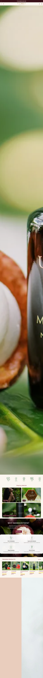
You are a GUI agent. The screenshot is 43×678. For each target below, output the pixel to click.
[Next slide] (42, 1)
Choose (28, 568)
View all (39, 559)
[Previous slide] (1, 1)
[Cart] (42, 4)
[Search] (3, 4)
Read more (18, 531)
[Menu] (1, 4)
